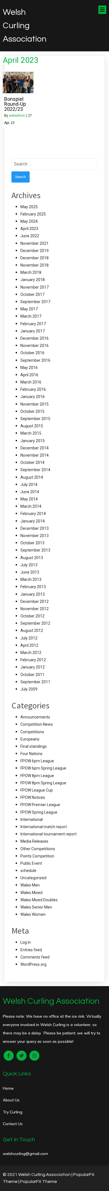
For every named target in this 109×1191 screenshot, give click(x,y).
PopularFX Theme (38, 1181)
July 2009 (28, 689)
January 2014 (32, 521)
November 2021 (34, 243)
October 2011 (32, 674)
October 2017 (32, 294)
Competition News (36, 724)
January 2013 (32, 594)
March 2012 (30, 652)
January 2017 (32, 331)
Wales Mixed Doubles (39, 900)
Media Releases (34, 841)
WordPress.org (33, 964)
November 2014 (34, 455)
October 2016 (32, 353)
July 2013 (28, 565)
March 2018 (30, 272)
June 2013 (29, 572)
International (31, 819)
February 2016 (33, 389)
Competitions (32, 732)
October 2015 (32, 411)
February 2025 (33, 214)
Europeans (29, 739)
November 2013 (34, 535)
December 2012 (34, 601)
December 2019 (34, 250)
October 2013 (32, 543)
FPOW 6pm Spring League (43, 768)
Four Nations (31, 753)
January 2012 (32, 667)
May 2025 (29, 207)
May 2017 (29, 309)
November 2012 (34, 609)
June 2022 (29, 236)
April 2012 (29, 645)
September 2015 (35, 418)
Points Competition (37, 856)
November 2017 (34, 287)
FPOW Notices (32, 797)
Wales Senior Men (36, 907)
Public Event (31, 863)
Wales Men (30, 885)
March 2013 (30, 579)
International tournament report (48, 834)
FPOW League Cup (36, 790)
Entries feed (31, 950)
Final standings (33, 746)
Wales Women (33, 914)
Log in (25, 942)
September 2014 (35, 470)
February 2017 (33, 324)
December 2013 (34, 528)
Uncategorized (33, 878)
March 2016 (30, 382)
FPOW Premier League (40, 804)
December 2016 (34, 338)
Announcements (35, 717)
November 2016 (34, 345)
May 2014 (29, 499)
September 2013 (35, 550)
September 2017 (35, 301)
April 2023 (29, 228)
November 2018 (34, 265)
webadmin (17, 116)
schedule (28, 870)
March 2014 (30, 506)
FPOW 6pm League (37, 761)
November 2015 (34, 404)
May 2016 (29, 367)
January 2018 (32, 279)
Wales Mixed (31, 892)
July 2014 (28, 484)
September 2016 (35, 360)
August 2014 (31, 477)
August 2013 (31, 557)
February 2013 (33, 586)
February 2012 (33, 660)
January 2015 (32, 440)
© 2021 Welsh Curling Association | (38, 1174)
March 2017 (30, 316)
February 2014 (33, 513)
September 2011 (35, 682)
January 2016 (32, 396)
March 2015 (30, 433)
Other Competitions (37, 849)
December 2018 (34, 258)
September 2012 (35, 623)
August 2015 (31, 426)
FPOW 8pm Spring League (43, 783)
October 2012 (32, 616)
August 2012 (31, 630)
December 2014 (34, 448)
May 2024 (29, 221)
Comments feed (34, 957)
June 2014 (29, 492)
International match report (43, 827)
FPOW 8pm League (37, 775)
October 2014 (32, 462)
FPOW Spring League (38, 812)
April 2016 (29, 375)
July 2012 (28, 638)
